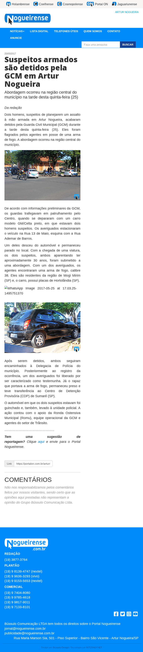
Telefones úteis (66, 31)
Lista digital (39, 31)
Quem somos (93, 31)
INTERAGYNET (94, 647)
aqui (41, 442)
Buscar (127, 44)
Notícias (16, 31)
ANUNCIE (16, 37)
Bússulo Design (61, 647)
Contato (113, 31)
